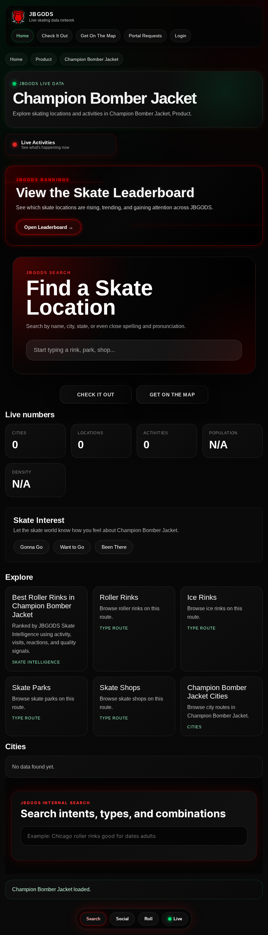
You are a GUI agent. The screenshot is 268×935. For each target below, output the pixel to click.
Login (180, 35)
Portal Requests (145, 35)
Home (22, 35)
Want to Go (72, 547)
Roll (148, 918)
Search (93, 918)
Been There (114, 547)
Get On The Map (98, 35)
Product (44, 59)
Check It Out (55, 35)
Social (122, 918)
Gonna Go (31, 547)
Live (178, 918)
